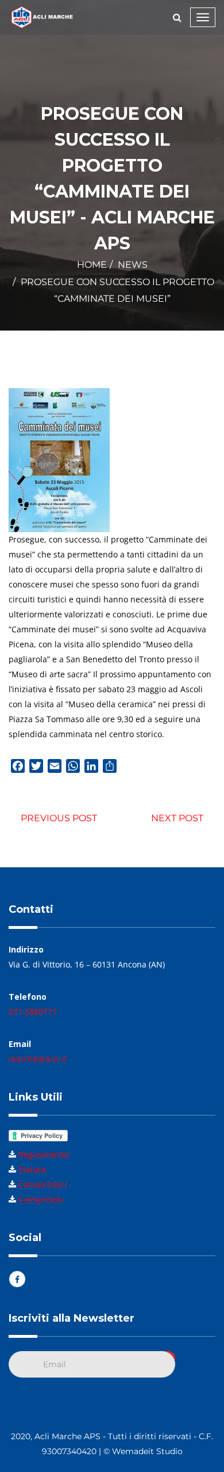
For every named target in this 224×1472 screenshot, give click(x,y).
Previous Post (59, 818)
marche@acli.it (37, 1058)
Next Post (177, 818)
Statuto (32, 1169)
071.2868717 (33, 1011)
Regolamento (43, 1154)
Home (92, 264)
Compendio (40, 1199)
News (133, 264)
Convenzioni (41, 1184)
